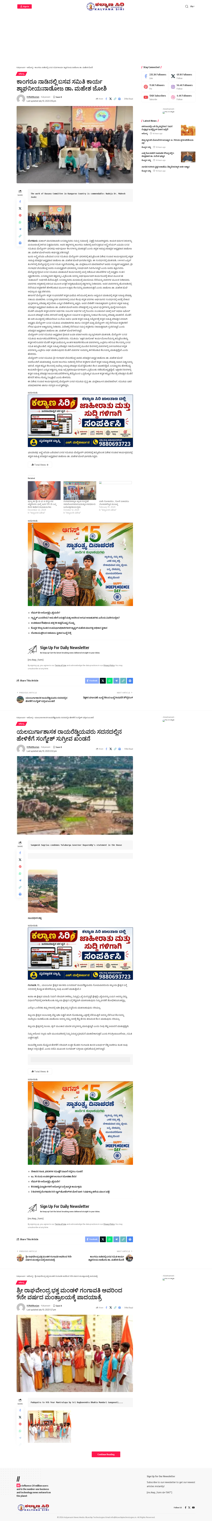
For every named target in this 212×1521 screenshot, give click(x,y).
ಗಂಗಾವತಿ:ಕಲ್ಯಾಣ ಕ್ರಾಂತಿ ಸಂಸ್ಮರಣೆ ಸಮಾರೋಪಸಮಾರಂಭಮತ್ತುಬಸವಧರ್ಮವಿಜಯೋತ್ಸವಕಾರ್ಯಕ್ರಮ (79, 504)
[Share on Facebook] (106, 99)
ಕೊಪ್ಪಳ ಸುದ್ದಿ (146, 147)
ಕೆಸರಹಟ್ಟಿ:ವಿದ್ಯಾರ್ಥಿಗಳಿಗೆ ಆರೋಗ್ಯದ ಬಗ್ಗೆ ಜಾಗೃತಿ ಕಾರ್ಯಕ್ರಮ (56, 1186)
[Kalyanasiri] (106, 6)
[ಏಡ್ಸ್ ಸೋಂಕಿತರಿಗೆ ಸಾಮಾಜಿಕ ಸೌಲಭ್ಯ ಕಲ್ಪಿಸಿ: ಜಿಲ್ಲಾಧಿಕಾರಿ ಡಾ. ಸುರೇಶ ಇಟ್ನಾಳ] (188, 157)
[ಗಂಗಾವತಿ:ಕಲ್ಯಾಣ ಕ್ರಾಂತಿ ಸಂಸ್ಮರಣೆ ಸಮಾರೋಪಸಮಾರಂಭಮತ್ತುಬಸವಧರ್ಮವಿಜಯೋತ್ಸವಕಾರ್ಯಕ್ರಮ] (79, 490)
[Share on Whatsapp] (20, 222)
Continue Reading (106, 1454)
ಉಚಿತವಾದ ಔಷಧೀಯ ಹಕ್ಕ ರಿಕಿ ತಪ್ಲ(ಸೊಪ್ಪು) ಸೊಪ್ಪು (53, 622)
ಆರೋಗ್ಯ (21, 74)
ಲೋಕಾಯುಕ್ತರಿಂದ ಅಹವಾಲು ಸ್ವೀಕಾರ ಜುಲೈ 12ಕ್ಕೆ (51, 632)
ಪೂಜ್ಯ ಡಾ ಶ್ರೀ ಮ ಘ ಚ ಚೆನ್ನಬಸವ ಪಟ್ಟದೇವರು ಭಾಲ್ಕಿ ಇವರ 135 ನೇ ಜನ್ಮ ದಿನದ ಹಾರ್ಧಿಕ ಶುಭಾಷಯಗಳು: (42, 504)
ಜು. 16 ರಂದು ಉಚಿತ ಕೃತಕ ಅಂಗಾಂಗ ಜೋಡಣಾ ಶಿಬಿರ (53, 1176)
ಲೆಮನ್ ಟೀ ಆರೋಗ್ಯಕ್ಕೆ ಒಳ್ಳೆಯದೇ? (45, 612)
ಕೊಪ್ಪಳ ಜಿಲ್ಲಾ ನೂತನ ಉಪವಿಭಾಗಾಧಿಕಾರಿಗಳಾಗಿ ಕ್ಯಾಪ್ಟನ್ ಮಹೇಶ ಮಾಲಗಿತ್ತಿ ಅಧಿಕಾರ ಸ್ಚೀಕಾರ (69, 627)
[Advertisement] (106, 40)
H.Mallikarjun (33, 97)
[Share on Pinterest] (20, 215)
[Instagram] (182, 87)
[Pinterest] (155, 87)
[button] (24, 6)
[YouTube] (193, 1508)
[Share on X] (111, 99)
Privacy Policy (109, 665)
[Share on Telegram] (20, 229)
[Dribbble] (182, 97)
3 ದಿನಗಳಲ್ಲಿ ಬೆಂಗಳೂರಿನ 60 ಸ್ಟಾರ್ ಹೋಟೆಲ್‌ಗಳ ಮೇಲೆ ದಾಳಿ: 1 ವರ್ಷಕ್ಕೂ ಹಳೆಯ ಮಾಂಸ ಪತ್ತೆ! (70, 1191)
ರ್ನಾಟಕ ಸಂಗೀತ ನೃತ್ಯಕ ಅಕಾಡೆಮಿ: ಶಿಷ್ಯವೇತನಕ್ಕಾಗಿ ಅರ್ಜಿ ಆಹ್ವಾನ (166, 166)
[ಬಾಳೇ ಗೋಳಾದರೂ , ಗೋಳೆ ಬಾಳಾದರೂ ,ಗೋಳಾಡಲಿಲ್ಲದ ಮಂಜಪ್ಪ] (115, 490)
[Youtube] (155, 97)
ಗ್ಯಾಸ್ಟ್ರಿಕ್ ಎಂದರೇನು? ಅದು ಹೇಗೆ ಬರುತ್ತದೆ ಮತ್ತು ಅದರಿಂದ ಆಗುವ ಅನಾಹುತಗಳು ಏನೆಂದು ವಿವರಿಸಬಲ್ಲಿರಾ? (75, 617)
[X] (182, 76)
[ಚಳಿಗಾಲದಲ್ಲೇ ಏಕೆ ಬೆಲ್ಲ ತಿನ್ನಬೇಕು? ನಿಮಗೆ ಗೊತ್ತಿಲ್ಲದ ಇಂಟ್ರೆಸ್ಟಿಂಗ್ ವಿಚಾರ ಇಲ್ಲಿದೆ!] (188, 130)
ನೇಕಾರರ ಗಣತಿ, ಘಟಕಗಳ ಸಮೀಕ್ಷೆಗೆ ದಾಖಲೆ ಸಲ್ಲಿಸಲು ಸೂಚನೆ (57, 1171)
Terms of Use (60, 665)
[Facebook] (155, 76)
